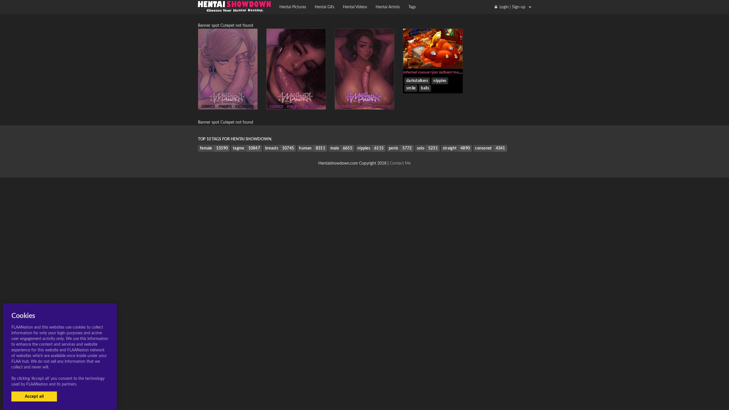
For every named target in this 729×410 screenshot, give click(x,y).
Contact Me (400, 163)
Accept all (34, 396)
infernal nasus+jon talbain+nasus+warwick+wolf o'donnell (457, 72)
